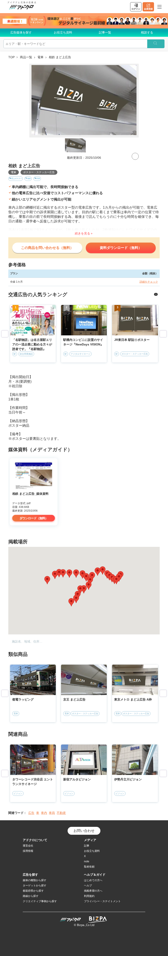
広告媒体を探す (21, 32)
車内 (44, 813)
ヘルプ (88, 885)
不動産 (61, 813)
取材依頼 (89, 866)
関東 (38, 179)
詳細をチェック (149, 281)
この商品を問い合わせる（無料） (47, 248)
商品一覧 (26, 57)
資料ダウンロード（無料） (121, 248)
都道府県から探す (33, 890)
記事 (86, 845)
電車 (40, 57)
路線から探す (30, 896)
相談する (147, 32)
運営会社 (28, 845)
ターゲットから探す (34, 885)
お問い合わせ (84, 831)
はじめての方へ (93, 880)
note (86, 861)
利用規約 (89, 896)
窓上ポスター (16, 179)
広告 (31, 813)
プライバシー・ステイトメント (102, 901)
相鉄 (29, 179)
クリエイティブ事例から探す (40, 901)
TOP (11, 57)
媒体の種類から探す (34, 880)
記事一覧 (105, 32)
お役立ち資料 (63, 32)
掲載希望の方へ (93, 890)
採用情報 (28, 850)
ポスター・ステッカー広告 (39, 172)
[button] (82, 574)
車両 (52, 813)
